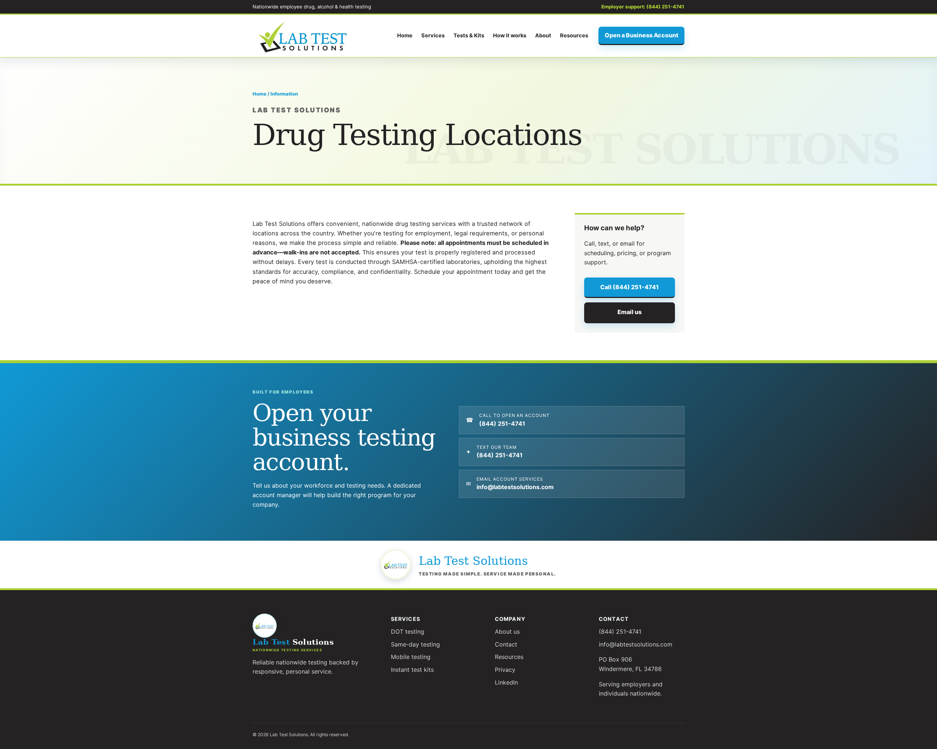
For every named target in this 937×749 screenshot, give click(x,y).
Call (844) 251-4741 (629, 287)
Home (404, 35)
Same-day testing (415, 644)
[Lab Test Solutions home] (304, 36)
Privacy (505, 669)
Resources (574, 35)
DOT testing (407, 631)
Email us (629, 312)
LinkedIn (506, 682)
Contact (506, 644)
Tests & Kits (468, 35)
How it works (509, 35)
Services (433, 35)
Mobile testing (410, 656)
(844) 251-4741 (620, 631)
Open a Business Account (641, 35)
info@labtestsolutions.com (635, 644)
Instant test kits (412, 669)
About (543, 35)
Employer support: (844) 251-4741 (642, 7)
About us (507, 631)
